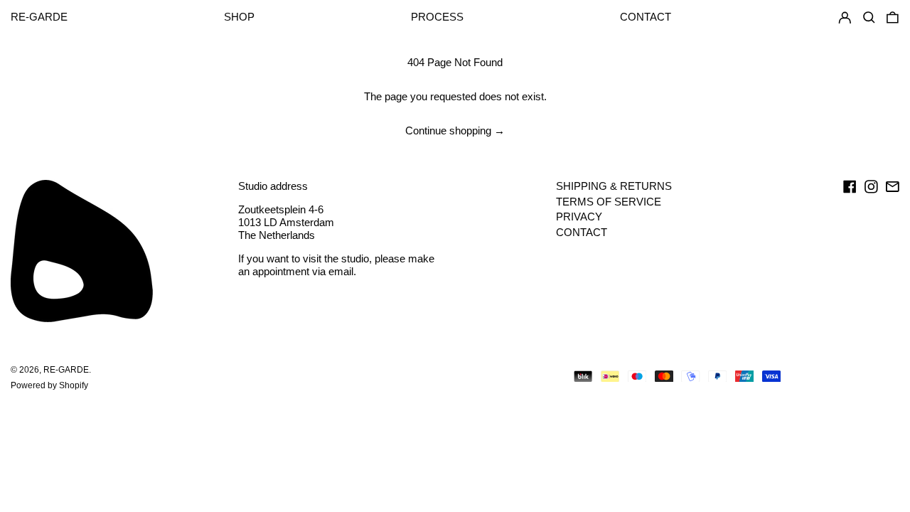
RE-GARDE (39, 17)
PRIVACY (579, 216)
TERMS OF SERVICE (608, 202)
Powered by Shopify (49, 385)
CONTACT (581, 232)
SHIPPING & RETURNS (614, 186)
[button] (892, 18)
